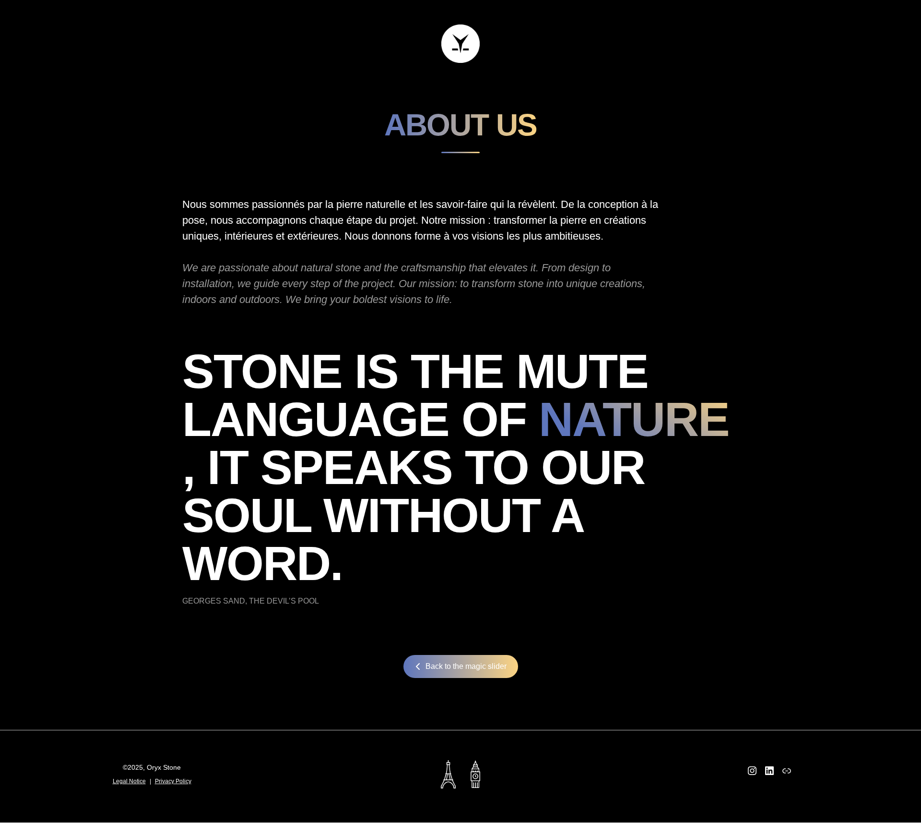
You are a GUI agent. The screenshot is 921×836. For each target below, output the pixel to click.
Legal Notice (129, 781)
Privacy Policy (173, 781)
